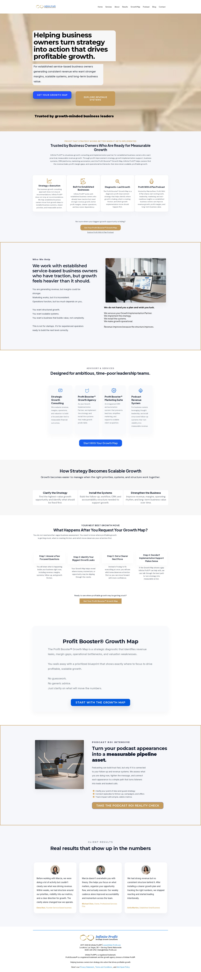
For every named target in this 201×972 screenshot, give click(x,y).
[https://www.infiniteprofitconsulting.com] (100, 938)
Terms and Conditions (103, 967)
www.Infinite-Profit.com (112, 945)
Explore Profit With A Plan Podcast (100, 232)
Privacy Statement (87, 967)
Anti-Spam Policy (123, 967)
